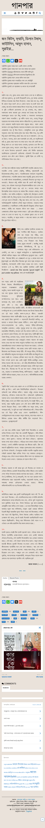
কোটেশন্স (10, 772)
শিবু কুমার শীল (21, 784)
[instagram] (34, 13)
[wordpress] (19, 13)
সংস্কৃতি (36, 783)
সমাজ (5, 787)
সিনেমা (23, 787)
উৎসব (5, 768)
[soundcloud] (30, 13)
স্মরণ (31, 787)
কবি (18, 768)
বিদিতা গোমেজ (22, 780)
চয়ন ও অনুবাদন (26, 772)
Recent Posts (14, 578)
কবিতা (22, 767)
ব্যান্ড (27, 780)
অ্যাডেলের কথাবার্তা (6, 677)
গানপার (14, 581)
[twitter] (26, 13)
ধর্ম (21, 777)
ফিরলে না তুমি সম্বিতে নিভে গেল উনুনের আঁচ (18, 648)
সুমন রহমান (27, 787)
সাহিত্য (18, 787)
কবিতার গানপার (28, 768)
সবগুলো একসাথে (36, 704)
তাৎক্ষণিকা (19, 777)
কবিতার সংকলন (35, 768)
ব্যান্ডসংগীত (32, 780)
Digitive (29, 811)
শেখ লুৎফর (27, 784)
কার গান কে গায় (9, 667)
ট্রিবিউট (13, 776)
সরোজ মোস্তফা (12, 787)
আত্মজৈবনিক (9, 764)
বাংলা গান (6, 780)
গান (14, 772)
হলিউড (36, 787)
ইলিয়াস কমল (26, 764)
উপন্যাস (38, 764)
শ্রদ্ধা (30, 784)
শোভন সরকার (31, 799)
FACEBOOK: (6, 687)
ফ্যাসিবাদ (30, 777)
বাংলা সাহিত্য (12, 780)
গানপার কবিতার (18, 772)
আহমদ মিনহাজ (17, 764)
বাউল (17, 780)
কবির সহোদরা (39, 677)
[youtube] (15, 13)
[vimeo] (22, 13)
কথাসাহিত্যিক (14, 768)
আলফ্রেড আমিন (21, 799)
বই (33, 777)
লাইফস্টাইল (14, 784)
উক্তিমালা (33, 764)
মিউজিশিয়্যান (7, 784)
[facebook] (36, 13)
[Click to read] (22, 641)
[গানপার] (22, 8)
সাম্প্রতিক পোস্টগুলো (9, 704)
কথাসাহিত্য (8, 768)
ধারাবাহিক (25, 777)
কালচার (5, 772)
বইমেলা (36, 777)
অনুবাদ (5, 764)
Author (5, 578)
